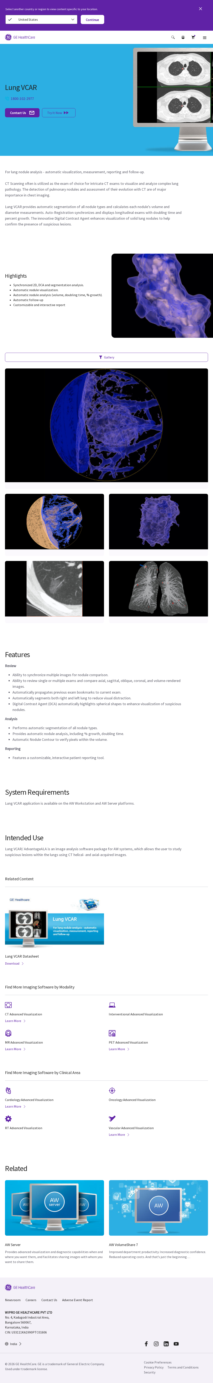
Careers (31, 1300)
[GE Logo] (20, 38)
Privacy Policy (153, 1367)
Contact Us (49, 1300)
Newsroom (13, 1300)
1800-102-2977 (22, 98)
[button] (173, 37)
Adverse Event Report (77, 1300)
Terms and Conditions (183, 1367)
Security (149, 1372)
